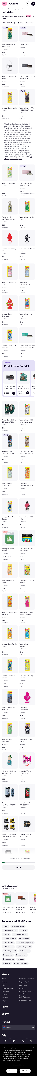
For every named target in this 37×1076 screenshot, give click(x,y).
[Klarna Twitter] (23, 1040)
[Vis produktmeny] (33, 13)
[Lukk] (33, 1047)
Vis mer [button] (18, 867)
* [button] (27, 193)
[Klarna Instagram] (31, 1040)
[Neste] (32, 383)
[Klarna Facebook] (6, 1040)
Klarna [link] (4, 9)
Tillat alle (25, 1071)
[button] (16, 346)
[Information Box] (14, 23)
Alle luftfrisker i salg (8, 888)
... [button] (17, 9)
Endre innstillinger (18, 1065)
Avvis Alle (12, 1071)
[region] (18, 1060)
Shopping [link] (11, 9)
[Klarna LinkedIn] (14, 1040)
